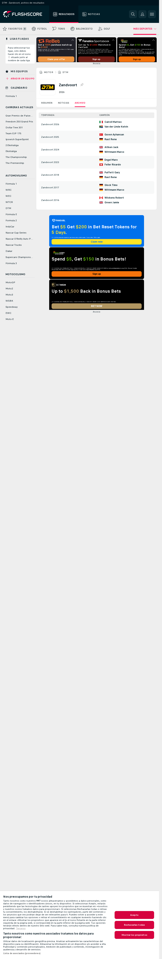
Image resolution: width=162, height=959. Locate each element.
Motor (48, 73)
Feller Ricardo (113, 166)
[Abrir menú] (152, 14)
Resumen (46, 104)
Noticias (63, 104)
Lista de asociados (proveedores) (21, 953)
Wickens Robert (114, 199)
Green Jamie (112, 203)
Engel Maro (111, 161)
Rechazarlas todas (134, 924)
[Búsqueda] (133, 14)
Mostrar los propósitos (134, 935)
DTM (65, 73)
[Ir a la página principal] (25, 14)
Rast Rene (111, 140)
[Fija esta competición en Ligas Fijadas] (82, 86)
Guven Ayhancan (114, 136)
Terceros (20, 928)
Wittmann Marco (114, 153)
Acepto (134, 915)
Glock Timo (111, 186)
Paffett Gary (112, 173)
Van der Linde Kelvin (116, 128)
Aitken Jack (111, 148)
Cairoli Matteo (113, 123)
